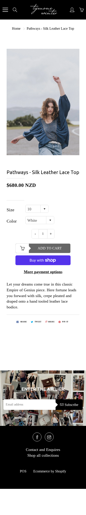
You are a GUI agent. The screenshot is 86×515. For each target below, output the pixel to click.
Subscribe (71, 405)
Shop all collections (43, 455)
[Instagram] (49, 437)
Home (16, 28)
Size (10, 209)
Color (12, 221)
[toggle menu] (5, 9)
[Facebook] (37, 437)
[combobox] (37, 209)
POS (23, 471)
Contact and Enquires (43, 449)
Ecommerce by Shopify (49, 471)
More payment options (43, 272)
